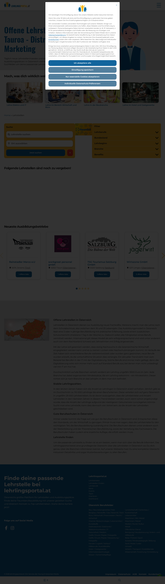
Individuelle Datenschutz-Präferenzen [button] (82, 83)
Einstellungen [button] (53, 39)
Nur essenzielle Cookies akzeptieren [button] (83, 77)
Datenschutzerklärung (57, 35)
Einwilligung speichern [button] (82, 70)
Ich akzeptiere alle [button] (82, 63)
